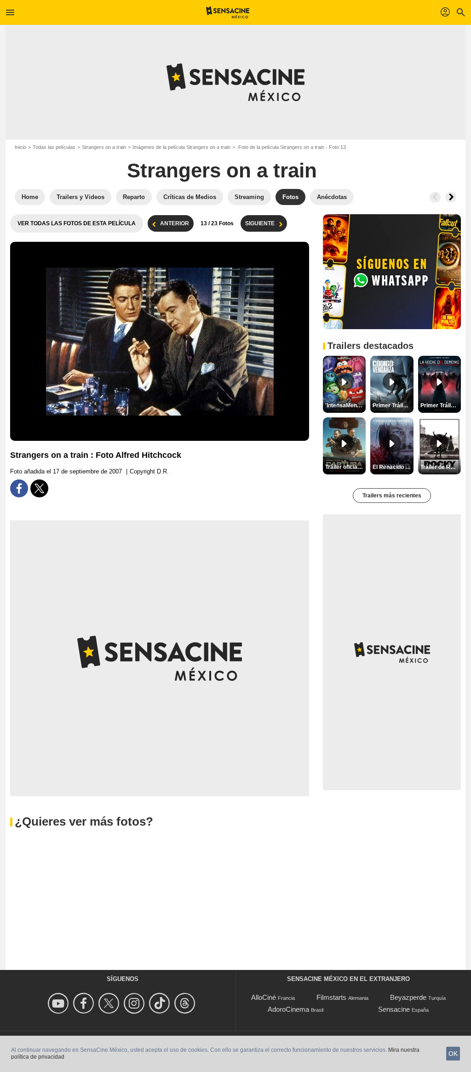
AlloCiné (263, 997)
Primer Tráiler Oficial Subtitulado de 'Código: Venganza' (393, 405)
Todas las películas (54, 147)
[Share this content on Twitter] (39, 488)
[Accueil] (228, 12)
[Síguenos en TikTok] (160, 1003)
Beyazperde (408, 997)
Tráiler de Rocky (440, 467)
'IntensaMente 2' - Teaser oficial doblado (345, 405)
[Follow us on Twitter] (110, 1003)
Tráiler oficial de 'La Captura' (345, 467)
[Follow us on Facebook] (85, 1003)
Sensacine (394, 1009)
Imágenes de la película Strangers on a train (181, 147)
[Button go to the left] (435, 197)
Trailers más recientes (391, 495)
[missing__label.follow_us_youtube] (59, 1003)
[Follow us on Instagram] (135, 1003)
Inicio (20, 147)
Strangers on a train (104, 147)
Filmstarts (331, 997)
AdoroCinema (288, 1009)
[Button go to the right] (450, 197)
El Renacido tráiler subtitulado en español (393, 467)
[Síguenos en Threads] (186, 1003)
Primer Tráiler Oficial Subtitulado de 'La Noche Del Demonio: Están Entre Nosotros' (440, 405)
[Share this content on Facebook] (19, 488)
